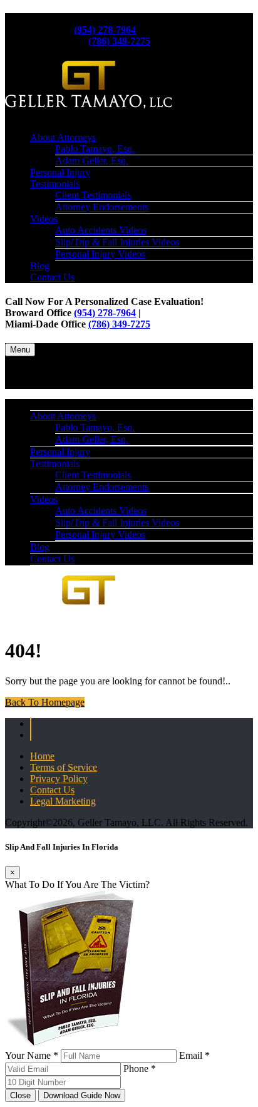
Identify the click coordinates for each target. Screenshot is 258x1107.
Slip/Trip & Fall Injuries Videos (117, 242)
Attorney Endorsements (101, 207)
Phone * (139, 1068)
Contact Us (52, 277)
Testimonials (55, 183)
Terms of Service (63, 767)
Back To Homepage (45, 702)
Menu (20, 349)
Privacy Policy (59, 778)
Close (20, 1095)
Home (42, 756)
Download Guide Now (81, 1095)
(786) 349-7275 (119, 41)
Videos (44, 219)
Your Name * (31, 1055)
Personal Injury (60, 172)
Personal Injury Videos (100, 254)
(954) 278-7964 (105, 29)
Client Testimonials (93, 195)
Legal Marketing (63, 801)
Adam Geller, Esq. (91, 160)
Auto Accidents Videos (101, 230)
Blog (39, 265)
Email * (194, 1055)
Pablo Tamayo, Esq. (95, 148)
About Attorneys (63, 137)
